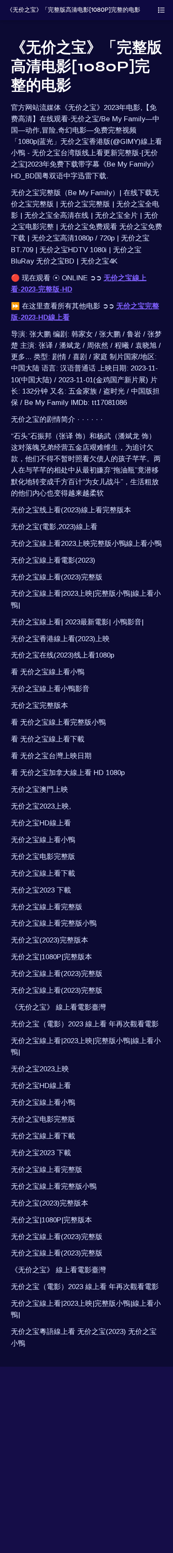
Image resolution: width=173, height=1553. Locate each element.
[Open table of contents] (161, 10)
